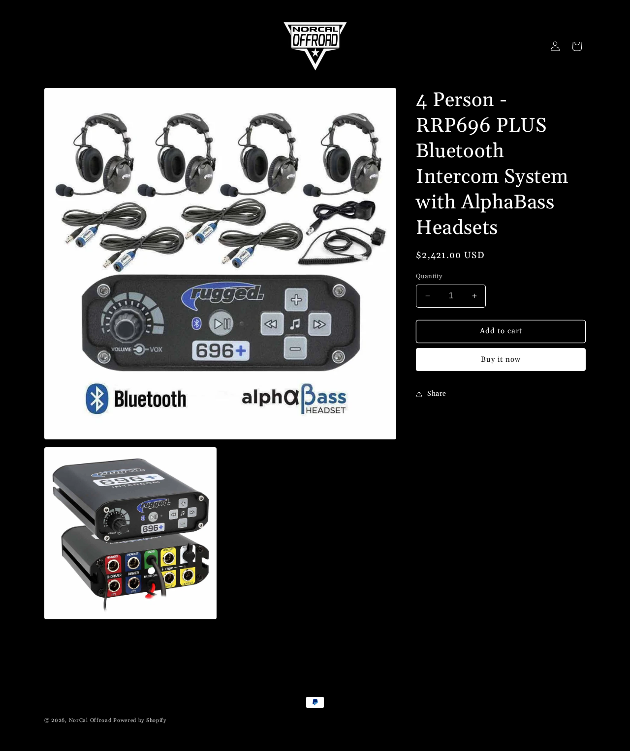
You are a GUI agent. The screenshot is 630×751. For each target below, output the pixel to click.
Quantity (429, 276)
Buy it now (501, 359)
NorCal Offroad (90, 720)
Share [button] (436, 393)
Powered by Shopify (139, 720)
